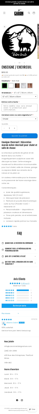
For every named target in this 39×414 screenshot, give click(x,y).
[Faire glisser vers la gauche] (14, 62)
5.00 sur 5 (25, 283)
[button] (4, 13)
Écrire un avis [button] (19, 305)
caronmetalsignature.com (18, 408)
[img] (7, 319)
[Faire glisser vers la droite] (24, 62)
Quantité (5, 124)
